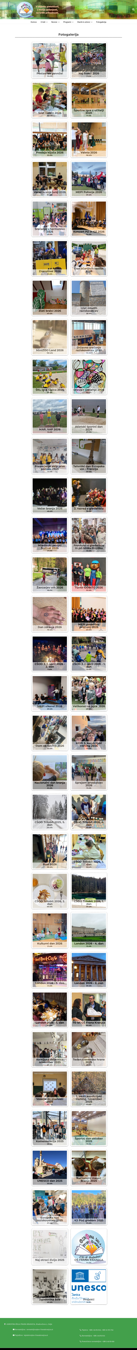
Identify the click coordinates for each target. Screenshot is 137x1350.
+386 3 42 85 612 (99, 1336)
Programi (67, 22)
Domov (34, 22)
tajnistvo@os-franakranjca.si (36, 1335)
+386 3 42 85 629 (108, 1341)
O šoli (43, 22)
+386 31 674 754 (107, 1330)
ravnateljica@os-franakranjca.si (39, 1329)
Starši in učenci (83, 22)
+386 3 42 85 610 (95, 1330)
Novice (54, 22)
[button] (133, 9)
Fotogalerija (101, 22)
